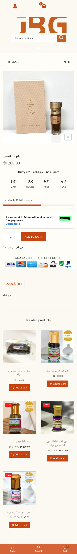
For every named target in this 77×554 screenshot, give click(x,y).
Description (14, 283)
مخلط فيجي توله (19, 441)
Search (61, 38)
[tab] (38, 283)
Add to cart (33, 236)
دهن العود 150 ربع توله (19, 512)
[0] (44, 6)
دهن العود (20, 247)
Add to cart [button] (21, 387)
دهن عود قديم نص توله (57, 370)
